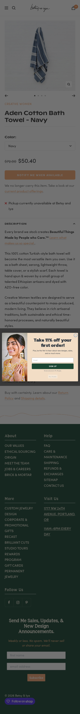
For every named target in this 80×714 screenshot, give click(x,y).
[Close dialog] (75, 335)
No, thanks (53, 376)
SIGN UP (53, 366)
